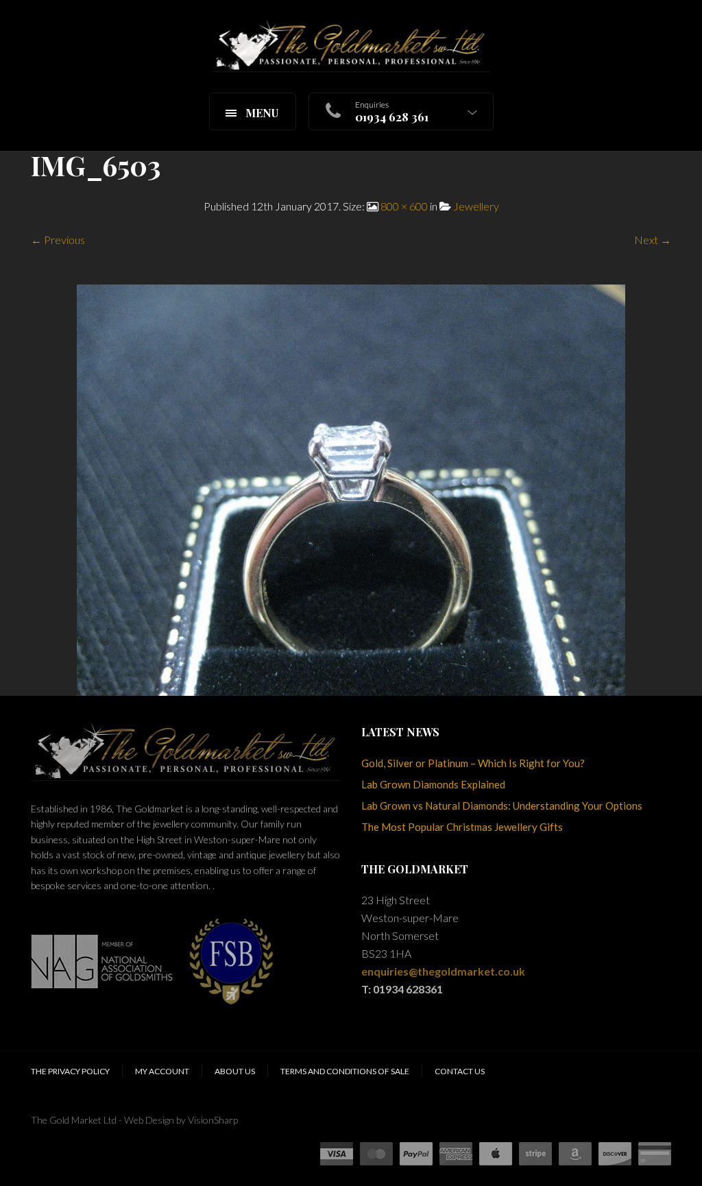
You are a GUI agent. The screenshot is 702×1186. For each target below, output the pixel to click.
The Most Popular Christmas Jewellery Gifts (462, 827)
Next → (652, 239)
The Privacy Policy (70, 1071)
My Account (162, 1071)
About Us (235, 1071)
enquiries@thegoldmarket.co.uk (443, 971)
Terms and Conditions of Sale (344, 1071)
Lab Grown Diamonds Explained (433, 784)
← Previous (58, 239)
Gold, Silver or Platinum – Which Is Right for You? (473, 763)
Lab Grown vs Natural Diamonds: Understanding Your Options (501, 805)
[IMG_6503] (351, 488)
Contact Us (460, 1071)
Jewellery (476, 206)
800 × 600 (404, 206)
